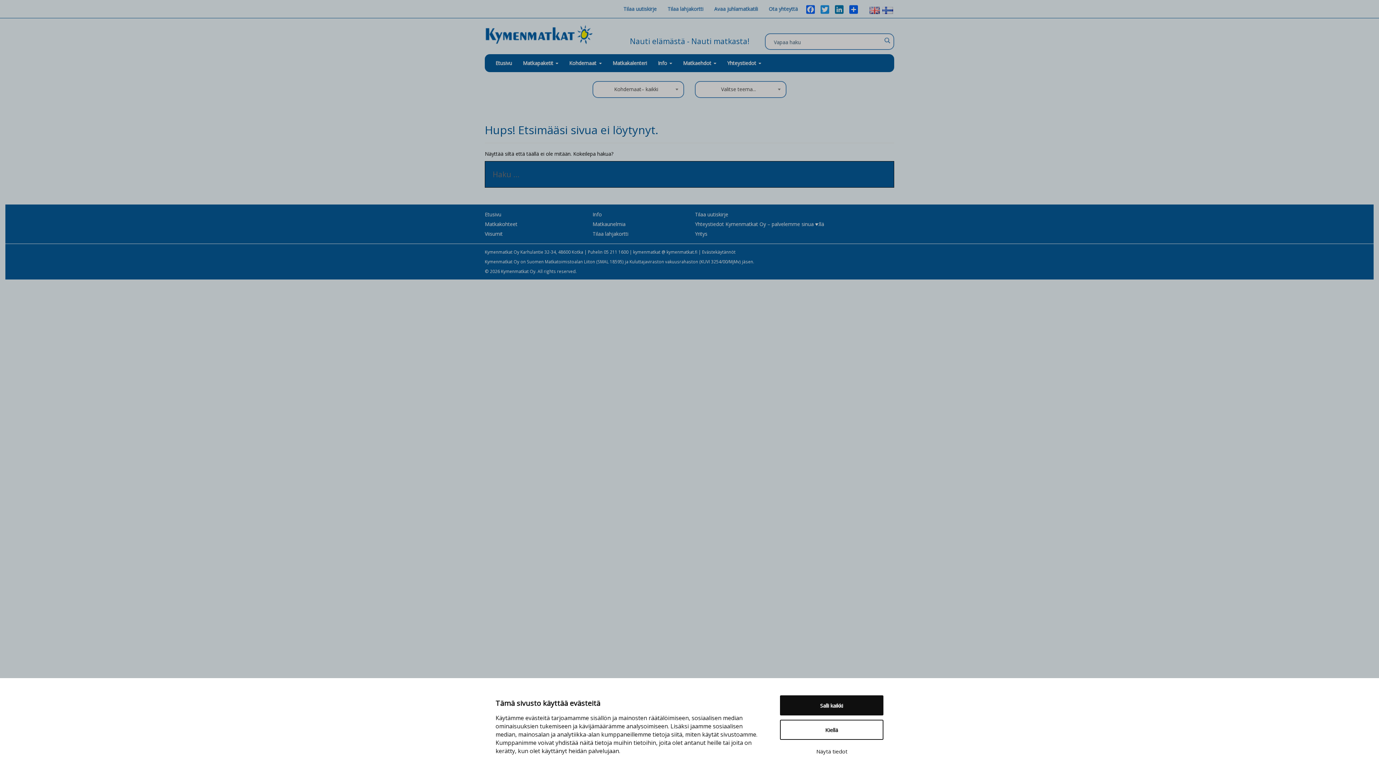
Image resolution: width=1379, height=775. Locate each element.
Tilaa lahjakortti (686, 8)
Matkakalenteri (630, 63)
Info (663, 63)
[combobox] (638, 89)
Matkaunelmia (609, 224)
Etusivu (504, 63)
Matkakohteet (501, 224)
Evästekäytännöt (718, 252)
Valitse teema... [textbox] (738, 89)
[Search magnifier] (887, 40)
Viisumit (494, 233)
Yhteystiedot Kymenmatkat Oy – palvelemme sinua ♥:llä (759, 224)
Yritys (701, 233)
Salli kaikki (831, 705)
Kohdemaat (582, 63)
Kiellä (831, 729)
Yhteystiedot (742, 63)
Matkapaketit (539, 63)
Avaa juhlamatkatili (736, 8)
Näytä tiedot (832, 751)
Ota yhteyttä (783, 8)
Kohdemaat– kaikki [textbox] (636, 89)
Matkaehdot (698, 63)
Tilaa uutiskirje (640, 8)
